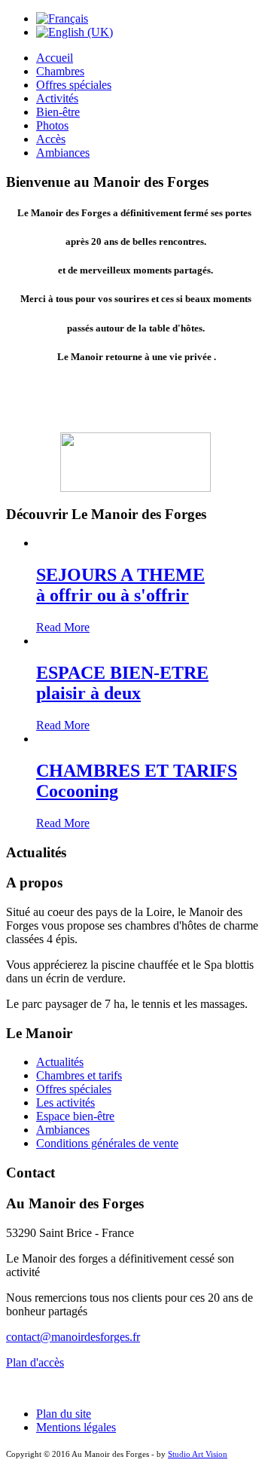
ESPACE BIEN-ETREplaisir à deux (122, 683)
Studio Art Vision (197, 1454)
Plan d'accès (35, 1362)
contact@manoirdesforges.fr (73, 1336)
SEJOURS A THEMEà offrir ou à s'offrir (120, 585)
